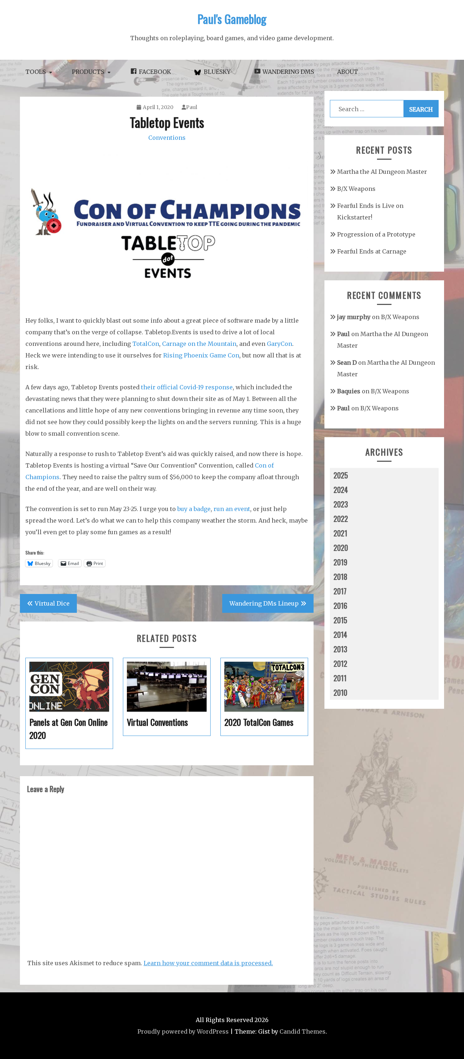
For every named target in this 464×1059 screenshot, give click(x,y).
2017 (340, 591)
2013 (340, 649)
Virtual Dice (52, 603)
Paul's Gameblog (232, 18)
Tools (35, 71)
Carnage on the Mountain (199, 343)
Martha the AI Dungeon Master (382, 171)
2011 (340, 678)
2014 (340, 634)
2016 (340, 605)
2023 (341, 504)
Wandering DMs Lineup (264, 603)
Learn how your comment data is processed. (208, 963)
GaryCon (279, 343)
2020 (341, 547)
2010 (340, 692)
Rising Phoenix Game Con (201, 355)
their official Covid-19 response (187, 387)
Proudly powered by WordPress (183, 1031)
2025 (341, 475)
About (347, 71)
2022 (341, 518)
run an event (232, 508)
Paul (191, 107)
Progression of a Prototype (376, 234)
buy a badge (194, 508)
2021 (340, 533)
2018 (340, 576)
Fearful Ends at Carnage (371, 251)
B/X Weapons (356, 188)
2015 (340, 620)
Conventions (167, 137)
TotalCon (145, 343)
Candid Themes (302, 1031)
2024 (341, 489)
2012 (340, 663)
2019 (340, 562)
